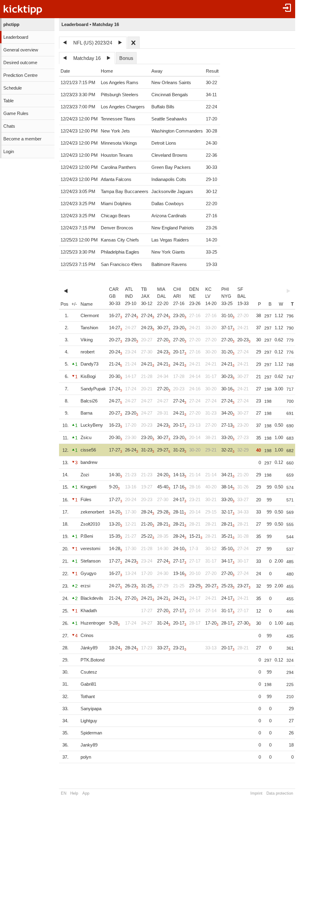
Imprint (256, 793)
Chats (9, 126)
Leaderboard (15, 37)
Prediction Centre (20, 75)
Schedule (12, 88)
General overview (20, 50)
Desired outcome (20, 62)
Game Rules (15, 113)
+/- (74, 304)
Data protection (279, 793)
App (85, 793)
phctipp (11, 24)
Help (74, 793)
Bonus (126, 58)
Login (8, 151)
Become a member (22, 138)
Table (8, 100)
